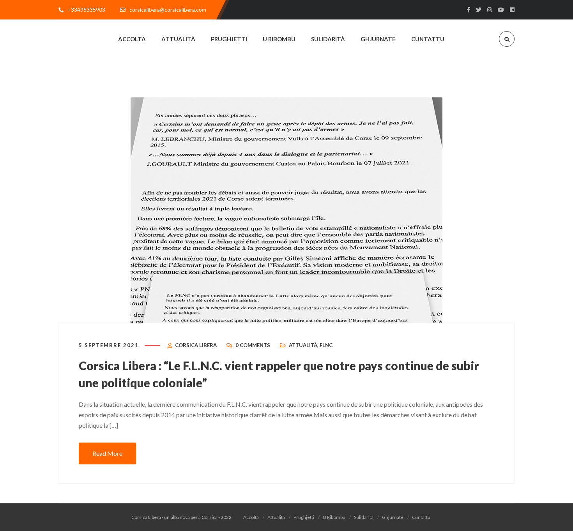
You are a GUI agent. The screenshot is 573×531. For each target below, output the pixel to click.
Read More (107, 453)
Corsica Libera (196, 345)
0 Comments (252, 345)
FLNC (326, 345)
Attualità (303, 345)
